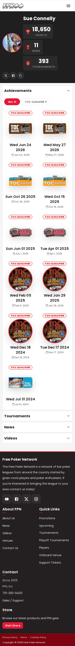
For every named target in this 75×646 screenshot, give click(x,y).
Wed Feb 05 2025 (20, 298)
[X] (26, 498)
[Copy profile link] (20, 75)
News (6, 526)
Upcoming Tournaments (48, 529)
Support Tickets (50, 563)
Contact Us (10, 548)
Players (44, 548)
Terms (23, 637)
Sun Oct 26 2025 (20, 196)
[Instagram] (36, 498)
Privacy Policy (9, 637)
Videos (7, 533)
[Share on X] (5, 75)
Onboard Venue (50, 555)
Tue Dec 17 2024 (54, 347)
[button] (12, 101)
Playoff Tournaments (54, 540)
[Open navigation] (68, 6)
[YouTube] (6, 498)
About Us (8, 518)
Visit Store (12, 625)
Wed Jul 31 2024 (20, 399)
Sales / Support (13, 600)
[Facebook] (16, 498)
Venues (7, 541)
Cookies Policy (38, 637)
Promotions (47, 518)
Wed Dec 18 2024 (20, 350)
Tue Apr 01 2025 (54, 248)
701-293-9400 (12, 593)
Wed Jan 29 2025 (54, 298)
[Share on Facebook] (13, 75)
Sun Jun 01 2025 (20, 248)
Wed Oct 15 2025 (54, 199)
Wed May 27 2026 (54, 147)
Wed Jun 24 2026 (20, 147)
